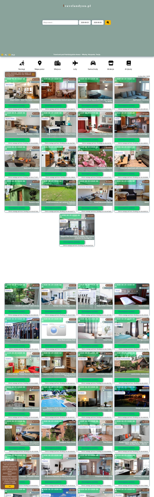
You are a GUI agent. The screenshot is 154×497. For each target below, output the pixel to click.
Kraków (8, 153)
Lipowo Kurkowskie (122, 359)
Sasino (44, 84)
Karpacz (118, 187)
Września (45, 495)
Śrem (117, 119)
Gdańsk (45, 119)
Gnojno (8, 187)
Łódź (7, 393)
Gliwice (8, 325)
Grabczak (82, 359)
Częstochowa (84, 290)
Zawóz (44, 187)
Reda (117, 461)
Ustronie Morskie (85, 187)
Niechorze (46, 393)
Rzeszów (82, 84)
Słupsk (81, 325)
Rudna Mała (10, 119)
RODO (14, 483)
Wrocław (45, 359)
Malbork (118, 84)
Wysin (8, 461)
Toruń (117, 290)
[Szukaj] (108, 22)
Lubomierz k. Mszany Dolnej (89, 427)
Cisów (8, 427)
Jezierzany (83, 153)
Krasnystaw (83, 461)
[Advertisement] (77, 266)
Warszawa (9, 84)
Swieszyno (119, 393)
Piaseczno (46, 427)
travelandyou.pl (77, 5)
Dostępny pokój (17, 105)
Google (5, 466)
